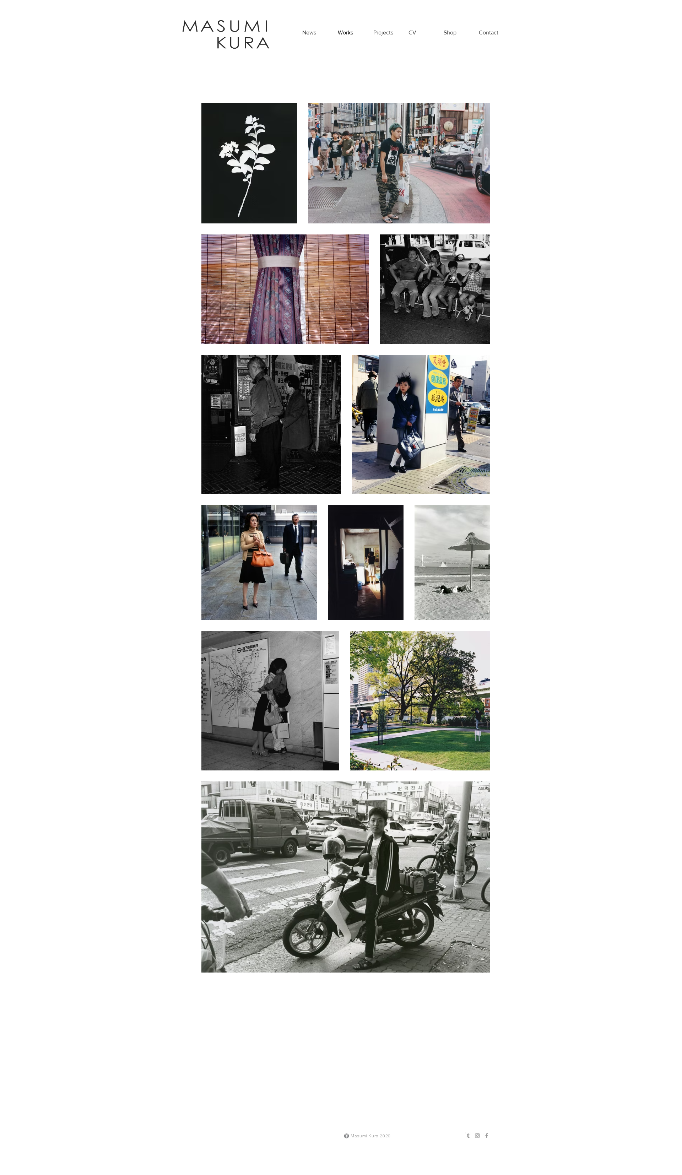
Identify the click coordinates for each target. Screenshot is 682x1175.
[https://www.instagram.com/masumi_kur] (477, 1135)
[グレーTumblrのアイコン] (468, 1135)
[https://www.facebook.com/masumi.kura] (486, 1135)
